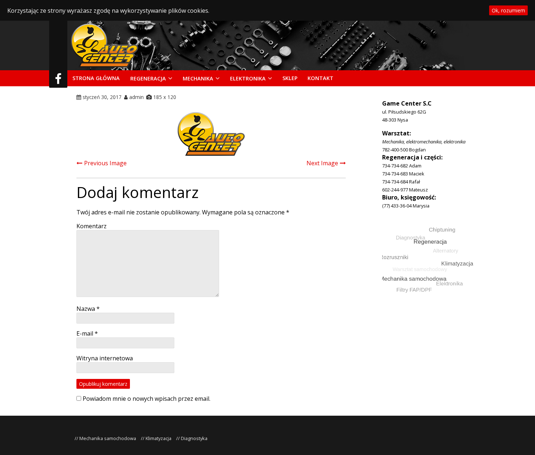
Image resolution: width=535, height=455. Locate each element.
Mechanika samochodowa (107, 438)
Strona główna (96, 78)
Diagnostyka (194, 438)
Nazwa (88, 309)
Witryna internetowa (104, 358)
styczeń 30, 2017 (102, 97)
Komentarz (91, 226)
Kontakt (320, 78)
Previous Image (105, 163)
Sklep (289, 78)
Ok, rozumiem (508, 10)
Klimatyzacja (158, 438)
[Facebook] (58, 81)
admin (136, 97)
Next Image (322, 163)
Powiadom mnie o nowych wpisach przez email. (146, 399)
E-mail (87, 333)
